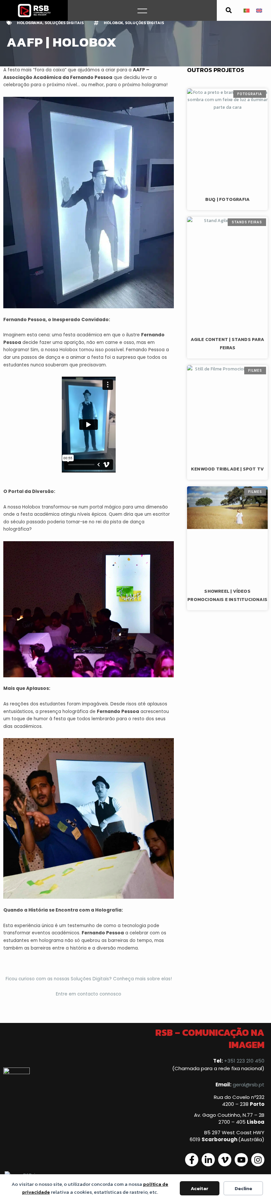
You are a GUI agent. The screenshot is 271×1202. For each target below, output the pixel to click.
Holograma (30, 23)
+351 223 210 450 (244, 1060)
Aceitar (200, 1188)
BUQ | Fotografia (227, 199)
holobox (113, 23)
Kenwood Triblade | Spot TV (227, 469)
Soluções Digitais (64, 23)
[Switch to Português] (246, 10)
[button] (228, 10)
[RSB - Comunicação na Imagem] (34, 10)
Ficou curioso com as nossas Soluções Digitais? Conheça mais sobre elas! (89, 979)
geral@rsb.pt (248, 1084)
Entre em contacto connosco (88, 994)
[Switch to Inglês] (259, 10)
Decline (243, 1188)
